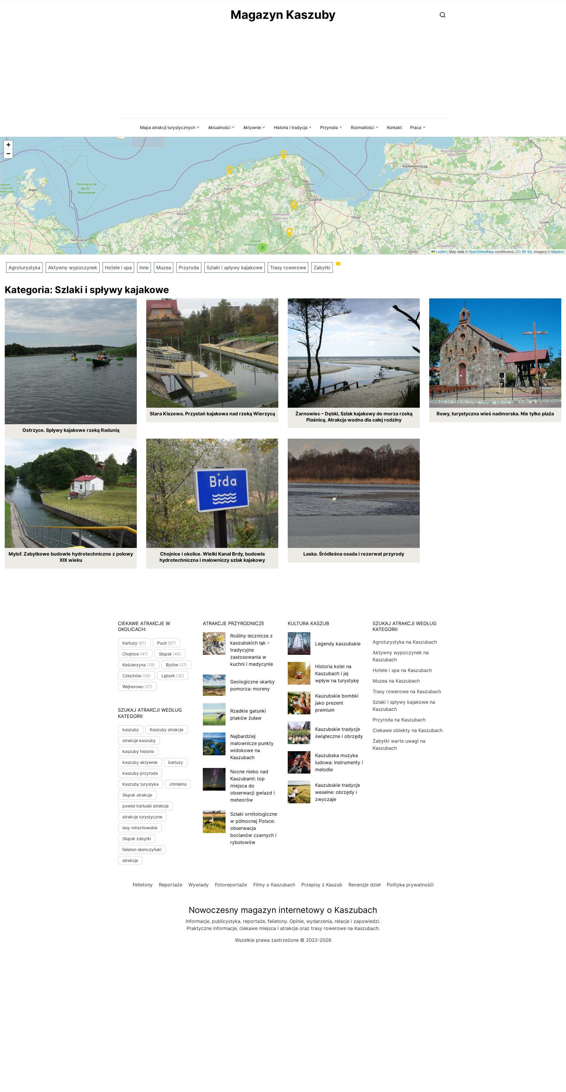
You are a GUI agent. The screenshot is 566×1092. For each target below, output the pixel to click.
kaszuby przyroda (140, 773)
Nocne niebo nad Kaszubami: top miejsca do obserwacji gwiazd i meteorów (252, 786)
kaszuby (130, 729)
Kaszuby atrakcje (166, 729)
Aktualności (219, 127)
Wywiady (198, 885)
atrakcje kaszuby (139, 740)
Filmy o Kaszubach (274, 885)
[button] (294, 205)
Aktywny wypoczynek (72, 267)
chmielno (178, 784)
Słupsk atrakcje (137, 794)
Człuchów (136, 675)
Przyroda (329, 127)
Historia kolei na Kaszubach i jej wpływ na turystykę (337, 673)
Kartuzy (134, 642)
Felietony (143, 885)
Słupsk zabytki (136, 838)
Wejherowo (137, 686)
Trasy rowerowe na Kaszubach (407, 691)
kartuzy (175, 762)
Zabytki (322, 267)
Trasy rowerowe (288, 267)
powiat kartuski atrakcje (145, 805)
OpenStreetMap (481, 251)
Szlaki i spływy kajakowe (234, 267)
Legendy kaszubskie (338, 644)
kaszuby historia (138, 751)
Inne (144, 267)
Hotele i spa (118, 267)
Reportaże (170, 885)
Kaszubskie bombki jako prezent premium (336, 703)
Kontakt (394, 127)
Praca (415, 127)
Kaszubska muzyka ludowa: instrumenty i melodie (339, 762)
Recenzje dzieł (364, 885)
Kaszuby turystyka (140, 784)
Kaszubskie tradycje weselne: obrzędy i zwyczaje (337, 792)
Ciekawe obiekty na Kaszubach (407, 730)
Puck (166, 642)
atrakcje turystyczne (142, 816)
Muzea (163, 267)
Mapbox (557, 251)
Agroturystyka (24, 267)
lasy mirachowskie (139, 827)
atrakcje (130, 860)
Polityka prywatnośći (410, 885)
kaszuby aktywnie (139, 762)
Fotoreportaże (231, 885)
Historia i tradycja (290, 127)
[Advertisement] (283, 73)
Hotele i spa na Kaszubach (402, 670)
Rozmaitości (362, 127)
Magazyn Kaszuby (283, 14)
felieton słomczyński (141, 849)
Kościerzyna (138, 664)
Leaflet (441, 251)
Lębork (173, 675)
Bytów (176, 664)
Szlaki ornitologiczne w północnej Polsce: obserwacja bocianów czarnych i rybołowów (253, 828)
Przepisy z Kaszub (321, 885)
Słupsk (170, 653)
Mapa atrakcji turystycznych (167, 127)
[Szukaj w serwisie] (442, 14)
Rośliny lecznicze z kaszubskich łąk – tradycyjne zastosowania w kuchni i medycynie (251, 650)
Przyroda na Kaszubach (399, 720)
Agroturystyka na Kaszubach (405, 642)
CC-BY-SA (524, 251)
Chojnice (135, 653)
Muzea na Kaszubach (396, 681)
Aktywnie (252, 127)
